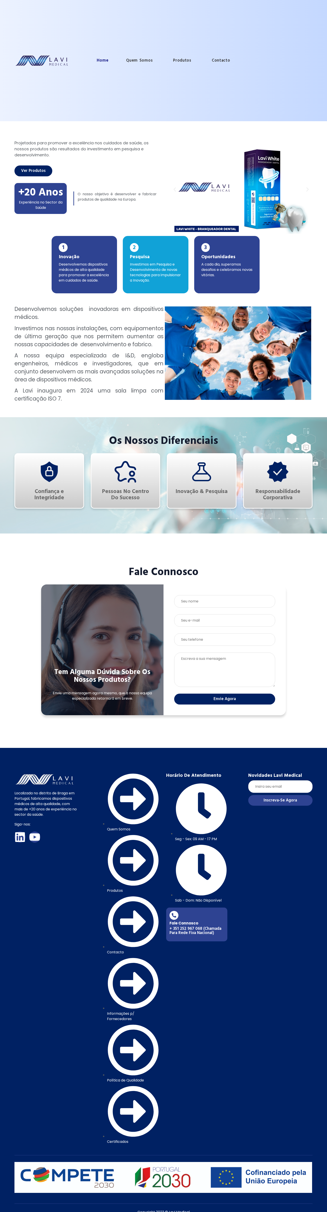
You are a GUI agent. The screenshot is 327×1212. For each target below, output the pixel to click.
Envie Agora (225, 699)
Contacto (221, 60)
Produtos (182, 60)
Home (102, 60)
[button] (175, 189)
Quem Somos (139, 60)
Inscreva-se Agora (280, 800)
